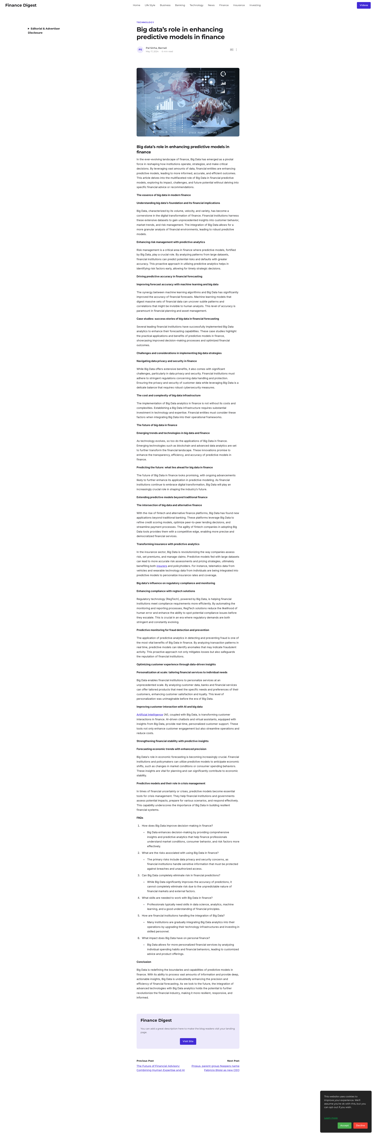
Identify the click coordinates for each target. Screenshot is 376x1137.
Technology (196, 5)
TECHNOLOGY (145, 22)
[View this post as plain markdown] (232, 50)
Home (136, 5)
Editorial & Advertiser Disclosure (44, 30)
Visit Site (188, 1041)
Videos (364, 5)
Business (165, 5)
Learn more (331, 1117)
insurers (162, 565)
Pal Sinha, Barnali (156, 48)
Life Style (150, 5)
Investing (255, 5)
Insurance (239, 5)
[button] (236, 50)
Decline (360, 1125)
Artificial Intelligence (150, 714)
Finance (224, 5)
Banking (180, 5)
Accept (344, 1125)
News (211, 5)
